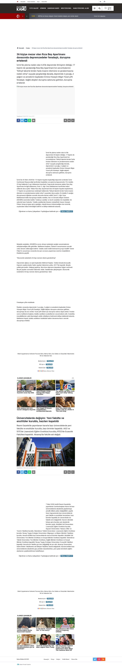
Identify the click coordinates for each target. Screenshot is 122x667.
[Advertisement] (61, 33)
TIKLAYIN (50, 361)
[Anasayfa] (18, 1)
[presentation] (23, 16)
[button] (65, 120)
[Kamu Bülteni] (21, 8)
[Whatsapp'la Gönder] (29, 120)
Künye (52, 659)
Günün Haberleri (31, 1)
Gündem (43, 8)
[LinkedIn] (25, 120)
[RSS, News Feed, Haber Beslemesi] (103, 659)
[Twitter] (22, 120)
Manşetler (23, 1)
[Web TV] (100, 1)
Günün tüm (99, 16)
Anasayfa (46, 659)
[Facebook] (18, 120)
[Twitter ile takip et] (95, 659)
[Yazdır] (33, 120)
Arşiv (38, 1)
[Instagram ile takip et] (99, 659)
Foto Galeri (33, 8)
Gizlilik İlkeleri (65, 659)
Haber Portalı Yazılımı (25, 664)
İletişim (58, 659)
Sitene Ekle (44, 1)
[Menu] (94, 8)
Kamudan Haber (53, 8)
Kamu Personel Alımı (81, 8)
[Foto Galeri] (104, 1)
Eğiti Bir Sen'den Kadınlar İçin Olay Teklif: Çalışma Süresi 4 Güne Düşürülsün (59, 16)
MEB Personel (66, 8)
